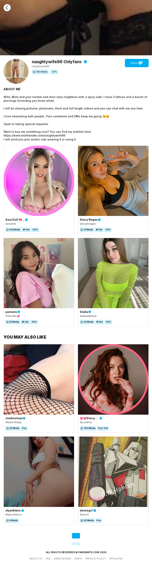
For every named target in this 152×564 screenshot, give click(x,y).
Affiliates (116, 558)
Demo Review (62, 558)
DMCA (78, 558)
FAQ (48, 558)
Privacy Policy (96, 558)
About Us (35, 558)
